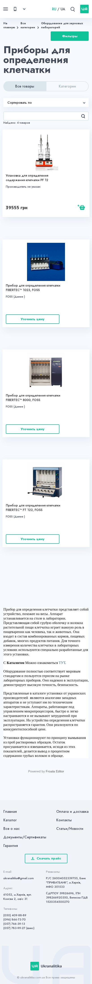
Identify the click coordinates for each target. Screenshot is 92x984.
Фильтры (69, 36)
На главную (9, 25)
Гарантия (10, 845)
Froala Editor (55, 771)
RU (54, 9)
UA (63, 9)
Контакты (64, 820)
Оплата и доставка (72, 811)
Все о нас (11, 828)
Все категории (28, 25)
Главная (10, 811)
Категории (67, 86)
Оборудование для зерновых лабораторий (62, 25)
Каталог (10, 820)
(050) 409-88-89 (14, 915)
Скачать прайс (49, 858)
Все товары (24, 86)
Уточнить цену (32, 319)
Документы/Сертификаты (24, 837)
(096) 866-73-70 (14, 919)
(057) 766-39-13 (14, 924)
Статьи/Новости (69, 828)
